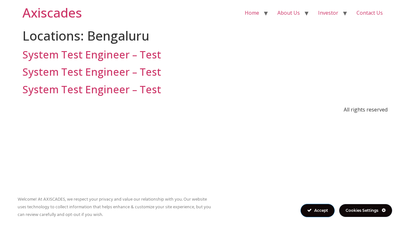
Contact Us (370, 12)
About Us (288, 12)
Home (252, 12)
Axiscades (52, 12)
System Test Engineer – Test (91, 54)
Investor (328, 12)
